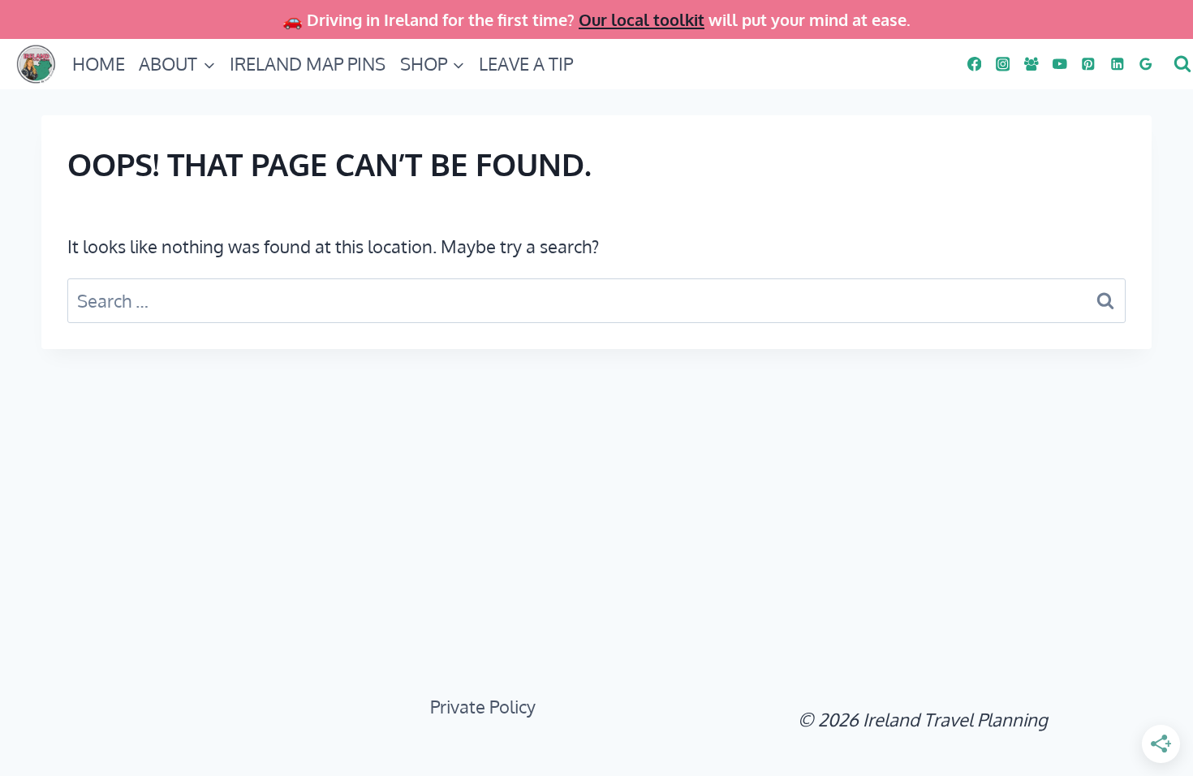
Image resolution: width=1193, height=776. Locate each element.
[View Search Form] (1180, 64)
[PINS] (1089, 64)
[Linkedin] (1117, 64)
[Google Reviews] (1145, 64)
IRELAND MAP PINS (307, 63)
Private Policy (483, 706)
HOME (98, 63)
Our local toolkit (641, 19)
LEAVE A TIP (526, 63)
